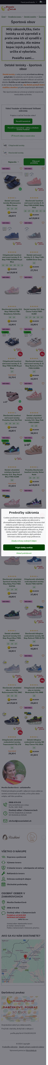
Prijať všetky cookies (24, 547)
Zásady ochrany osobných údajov (24, 541)
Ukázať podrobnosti (24, 553)
